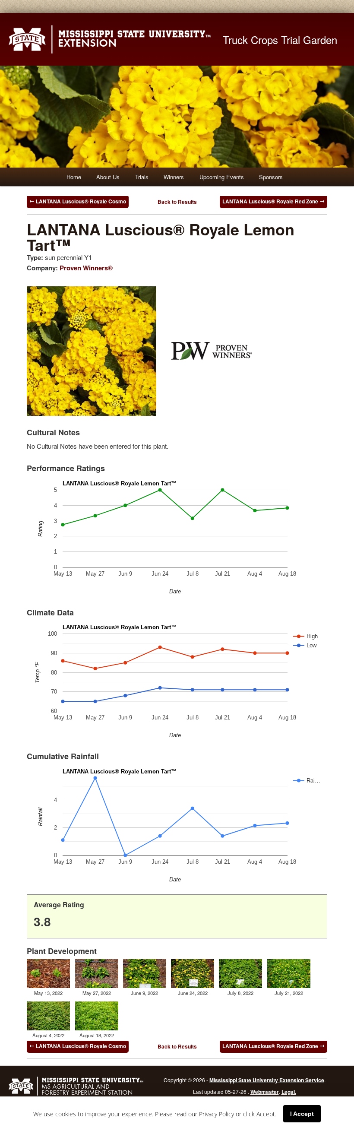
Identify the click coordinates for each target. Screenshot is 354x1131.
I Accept (302, 1113)
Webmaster (264, 1092)
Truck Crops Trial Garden (280, 39)
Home (73, 177)
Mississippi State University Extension (116, 39)
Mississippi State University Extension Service (266, 1080)
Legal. (288, 1092)
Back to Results (177, 202)
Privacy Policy (216, 1114)
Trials (142, 177)
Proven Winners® (86, 267)
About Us (108, 177)
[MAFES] (76, 1094)
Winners (174, 177)
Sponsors (271, 177)
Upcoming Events (221, 177)
